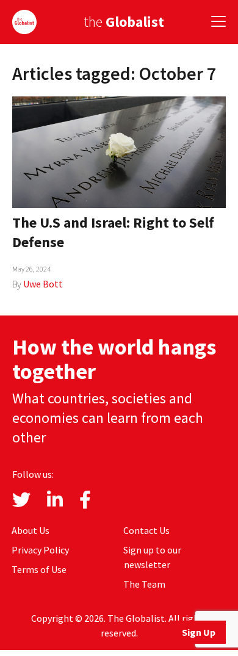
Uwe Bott (43, 284)
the (124, 21)
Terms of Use (39, 569)
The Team (144, 584)
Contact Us (146, 530)
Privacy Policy (40, 550)
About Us (30, 530)
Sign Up (198, 632)
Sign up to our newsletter (152, 557)
